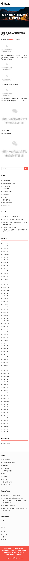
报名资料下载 (6, 200)
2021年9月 (5, 296)
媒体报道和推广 (7, 194)
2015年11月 (6, 431)
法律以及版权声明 (7, 202)
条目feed (5, 534)
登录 (4, 531)
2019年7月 (5, 354)
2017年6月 (5, 415)
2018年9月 (5, 382)
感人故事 (5, 197)
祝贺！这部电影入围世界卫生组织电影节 (13, 219)
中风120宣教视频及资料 (9, 183)
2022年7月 (5, 273)
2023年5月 (5, 268)
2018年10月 (6, 379)
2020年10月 (6, 323)
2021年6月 (5, 304)
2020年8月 (5, 329)
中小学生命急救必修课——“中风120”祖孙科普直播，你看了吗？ (15, 231)
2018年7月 (5, 387)
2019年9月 (5, 348)
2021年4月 (5, 307)
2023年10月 (6, 257)
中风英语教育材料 (7, 191)
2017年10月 (6, 404)
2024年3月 (5, 248)
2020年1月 (5, 343)
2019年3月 (5, 365)
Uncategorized (12, 39)
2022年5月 (5, 279)
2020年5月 (5, 337)
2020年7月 (5, 332)
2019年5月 (5, 359)
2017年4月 (5, 420)
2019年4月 (5, 362)
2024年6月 (5, 243)
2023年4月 (5, 271)
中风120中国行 (6, 180)
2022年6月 (5, 276)
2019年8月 (5, 351)
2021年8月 (5, 298)
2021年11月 (6, 290)
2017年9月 (5, 407)
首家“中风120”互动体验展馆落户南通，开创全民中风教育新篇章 (15, 223)
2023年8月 (5, 260)
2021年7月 (5, 301)
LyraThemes (20, 558)
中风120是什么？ (7, 186)
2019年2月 (5, 368)
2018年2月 (5, 395)
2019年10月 (6, 346)
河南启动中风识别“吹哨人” (9, 227)
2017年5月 (5, 418)
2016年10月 (6, 429)
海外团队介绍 (6, 205)
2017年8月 (5, 409)
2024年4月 (5, 246)
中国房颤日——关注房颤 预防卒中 (11, 217)
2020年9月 (5, 326)
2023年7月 (5, 262)
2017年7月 (5, 412)
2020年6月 (5, 334)
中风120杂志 (6, 189)
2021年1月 (5, 315)
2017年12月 (6, 398)
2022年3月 (5, 282)
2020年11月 (6, 321)
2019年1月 (5, 370)
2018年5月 (5, 393)
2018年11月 (6, 376)
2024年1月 (5, 251)
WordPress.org (6, 539)
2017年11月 (6, 401)
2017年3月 (5, 423)
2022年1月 (5, 284)
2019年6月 (5, 357)
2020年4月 (5, 340)
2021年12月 (6, 287)
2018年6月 (5, 390)
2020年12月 (6, 318)
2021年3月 (5, 309)
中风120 (5, 3)
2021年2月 (5, 312)
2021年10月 (6, 293)
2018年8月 (5, 384)
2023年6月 (5, 265)
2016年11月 (6, 426)
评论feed (5, 537)
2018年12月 (6, 373)
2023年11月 (6, 254)
